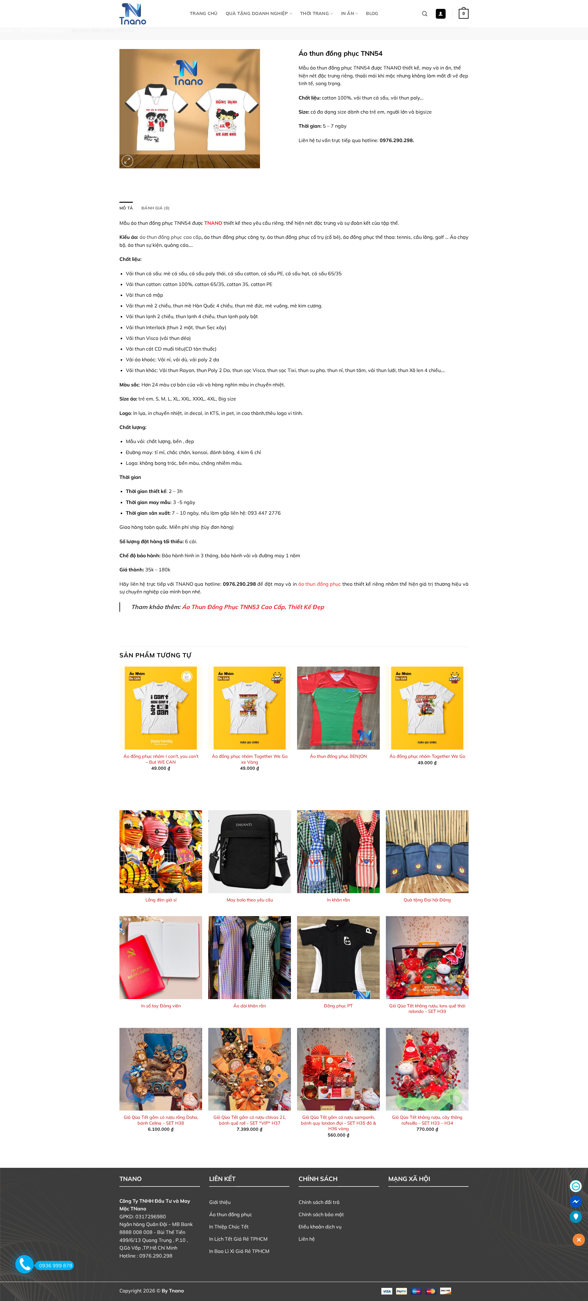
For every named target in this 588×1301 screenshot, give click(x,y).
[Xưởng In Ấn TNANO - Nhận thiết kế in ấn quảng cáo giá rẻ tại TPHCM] (150, 14)
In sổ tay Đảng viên (161, 1006)
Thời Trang (314, 13)
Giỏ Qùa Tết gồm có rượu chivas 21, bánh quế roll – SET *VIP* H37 (249, 1120)
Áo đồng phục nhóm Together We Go (427, 756)
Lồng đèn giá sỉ (160, 900)
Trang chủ (204, 13)
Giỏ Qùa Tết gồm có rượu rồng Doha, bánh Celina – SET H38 (161, 1120)
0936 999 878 (55, 1265)
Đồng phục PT (338, 1006)
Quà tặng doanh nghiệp (257, 13)
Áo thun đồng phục (42, 30)
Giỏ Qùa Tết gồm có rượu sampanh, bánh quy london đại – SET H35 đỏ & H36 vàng (338, 1123)
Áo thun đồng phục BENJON (338, 756)
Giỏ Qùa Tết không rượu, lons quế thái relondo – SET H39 (427, 1008)
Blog (372, 13)
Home (6, 30)
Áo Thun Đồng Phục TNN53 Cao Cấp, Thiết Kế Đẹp (253, 607)
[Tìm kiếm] (424, 14)
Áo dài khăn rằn (249, 1006)
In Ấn (347, 13)
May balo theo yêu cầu (250, 900)
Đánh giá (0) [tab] (155, 207)
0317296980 (150, 1216)
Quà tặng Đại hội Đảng (427, 900)
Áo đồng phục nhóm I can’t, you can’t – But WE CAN (160, 759)
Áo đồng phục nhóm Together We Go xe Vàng (250, 759)
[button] (441, 14)
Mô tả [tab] (126, 207)
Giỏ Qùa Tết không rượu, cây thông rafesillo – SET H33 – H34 (427, 1120)
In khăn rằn (338, 900)
